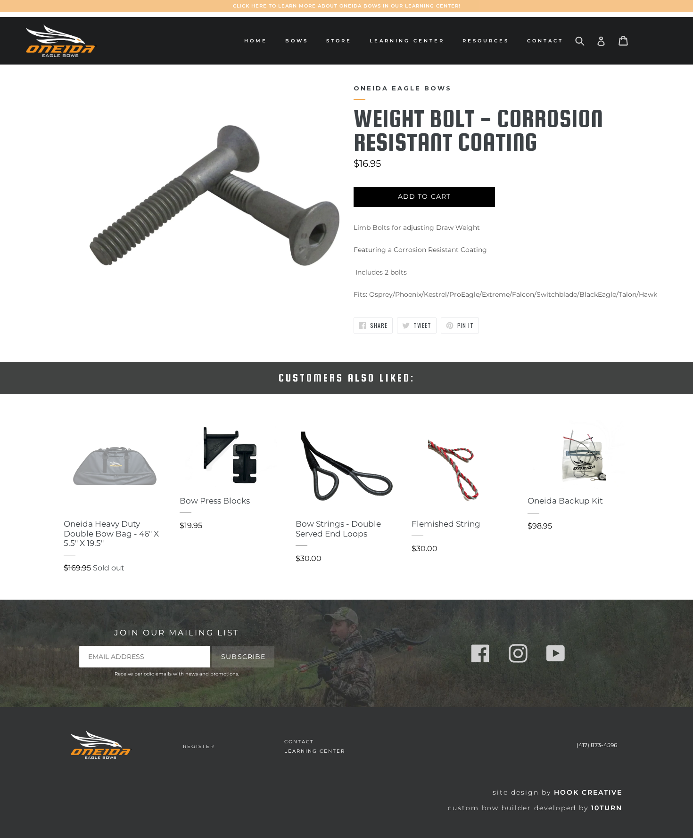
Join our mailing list (176, 632)
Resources (488, 40)
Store (341, 40)
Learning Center (407, 41)
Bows (299, 40)
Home (255, 41)
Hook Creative (588, 792)
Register (198, 746)
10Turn (606, 808)
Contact (545, 41)
